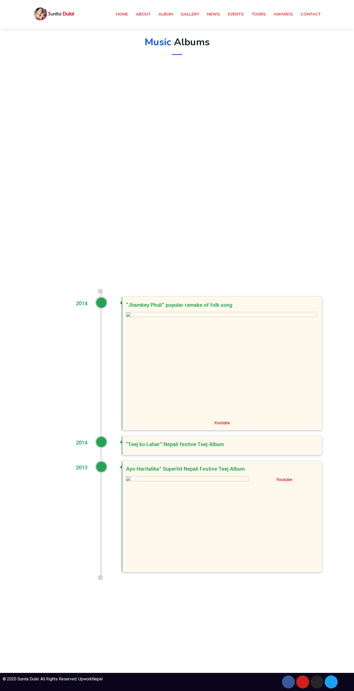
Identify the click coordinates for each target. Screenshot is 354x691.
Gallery (190, 14)
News (213, 14)
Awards (283, 14)
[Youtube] (302, 681)
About (143, 14)
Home (122, 14)
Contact (311, 14)
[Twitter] (331, 681)
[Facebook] (288, 681)
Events (236, 14)
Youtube (222, 422)
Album (165, 14)
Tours (259, 14)
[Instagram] (316, 681)
